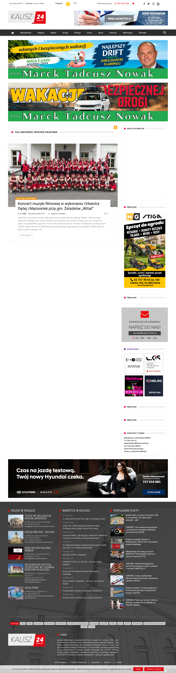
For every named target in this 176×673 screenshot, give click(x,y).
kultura (113, 623)
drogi (23, 623)
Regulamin (95, 662)
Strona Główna (60, 662)
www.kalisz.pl (48, 542)
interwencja (60, 623)
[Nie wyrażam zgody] (172, 669)
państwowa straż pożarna (154, 623)
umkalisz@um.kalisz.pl (34, 542)
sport (120, 623)
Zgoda (138, 669)
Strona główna (16, 129)
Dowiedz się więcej (154, 669)
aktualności (137, 623)
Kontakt (119, 662)
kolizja (91, 626)
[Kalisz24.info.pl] (27, 11)
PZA (24, 213)
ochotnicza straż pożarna (78, 623)
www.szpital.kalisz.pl (33, 582)
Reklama (107, 662)
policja (84, 626)
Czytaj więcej (25, 235)
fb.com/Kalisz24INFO (132, 446)
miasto (127, 623)
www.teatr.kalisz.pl (48, 526)
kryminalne (49, 623)
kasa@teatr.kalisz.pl (32, 526)
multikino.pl (29, 558)
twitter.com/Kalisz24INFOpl (135, 451)
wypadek (103, 623)
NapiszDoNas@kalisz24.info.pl (136, 443)
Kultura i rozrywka (26, 198)
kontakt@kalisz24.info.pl (144, 333)
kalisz (29, 623)
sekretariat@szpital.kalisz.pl (35, 580)
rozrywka (94, 623)
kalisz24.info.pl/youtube (133, 448)
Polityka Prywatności (79, 662)
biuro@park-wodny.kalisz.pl (35, 596)
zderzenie (38, 623)
